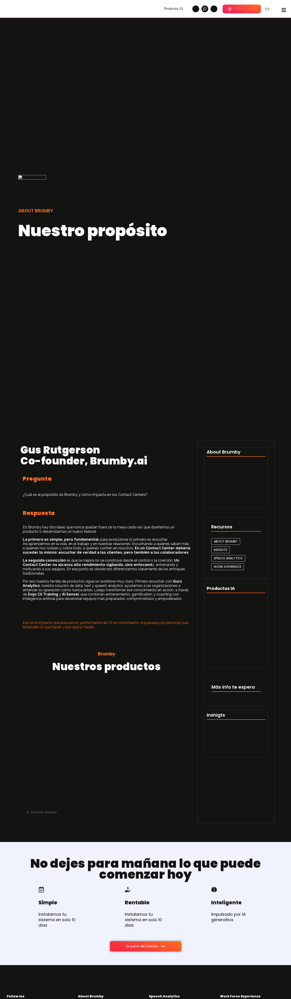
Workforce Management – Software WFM (84, 703)
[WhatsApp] (204, 8)
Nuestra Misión (220, 485)
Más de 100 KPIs (220, 734)
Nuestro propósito (223, 471)
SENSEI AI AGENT (48, 737)
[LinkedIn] (195, 8)
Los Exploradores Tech (227, 499)
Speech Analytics (50, 771)
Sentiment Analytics (225, 748)
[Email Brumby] (214, 8)
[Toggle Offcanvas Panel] (283, 9)
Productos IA (173, 8)
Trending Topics (250, 734)
